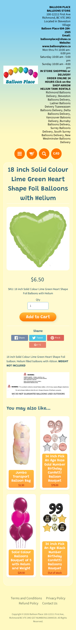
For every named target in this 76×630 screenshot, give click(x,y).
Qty (38, 300)
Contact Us (49, 603)
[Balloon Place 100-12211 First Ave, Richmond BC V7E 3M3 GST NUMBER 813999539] (20, 75)
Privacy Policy (55, 598)
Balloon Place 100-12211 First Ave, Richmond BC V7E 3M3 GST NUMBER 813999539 (36, 616)
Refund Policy (28, 603)
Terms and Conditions (26, 598)
